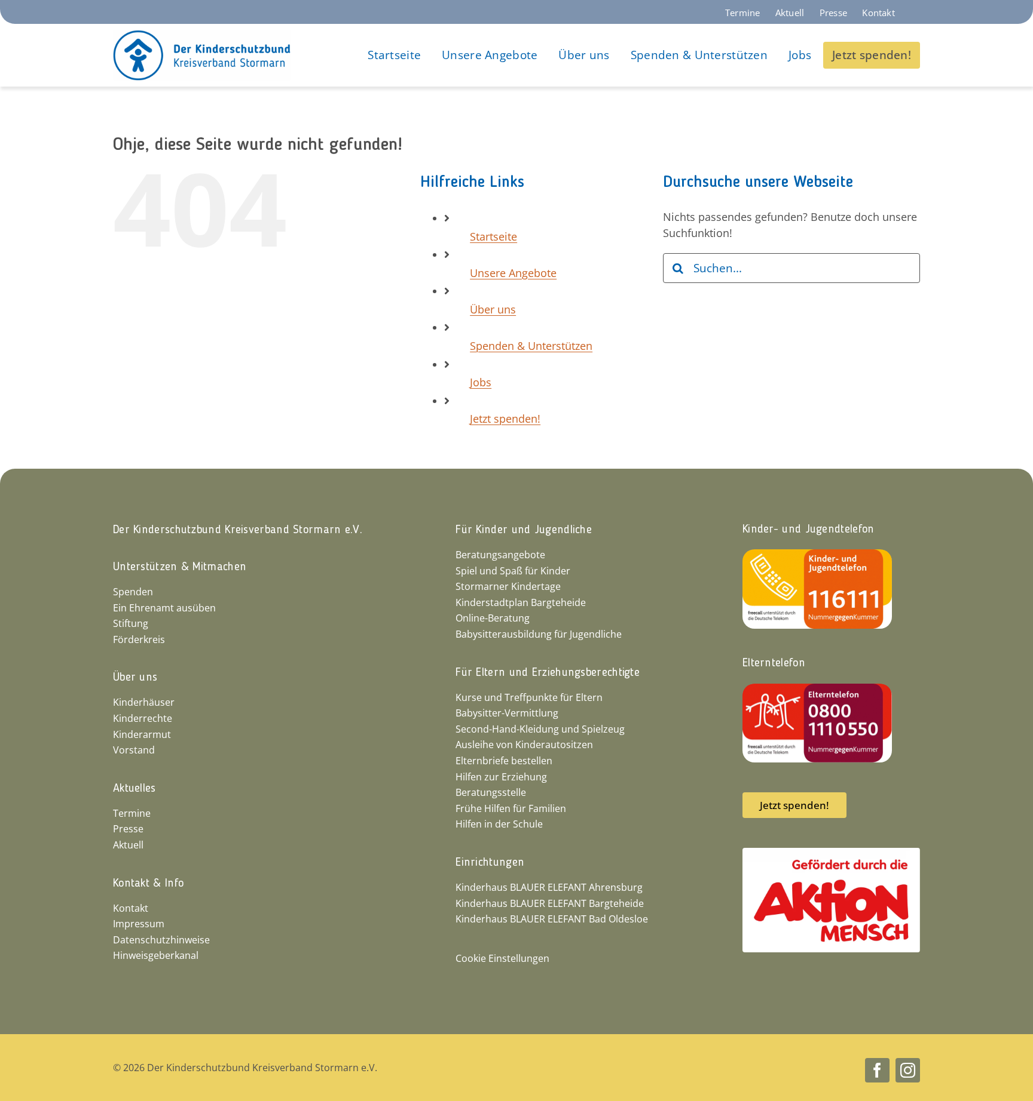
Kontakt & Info (148, 884)
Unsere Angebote (513, 273)
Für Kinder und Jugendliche (524, 530)
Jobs (480, 382)
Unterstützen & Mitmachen (179, 567)
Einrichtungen (490, 863)
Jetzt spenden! (505, 418)
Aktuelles (134, 789)
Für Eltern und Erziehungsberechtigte (548, 673)
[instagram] (908, 1070)
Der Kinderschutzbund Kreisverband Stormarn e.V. (237, 530)
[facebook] (877, 1070)
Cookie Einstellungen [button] (502, 958)
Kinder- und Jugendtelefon (808, 530)
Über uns (493, 309)
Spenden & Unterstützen (531, 346)
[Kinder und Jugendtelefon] (817, 555)
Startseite (493, 236)
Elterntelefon (773, 663)
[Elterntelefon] (817, 689)
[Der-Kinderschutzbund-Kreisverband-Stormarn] (202, 35)
